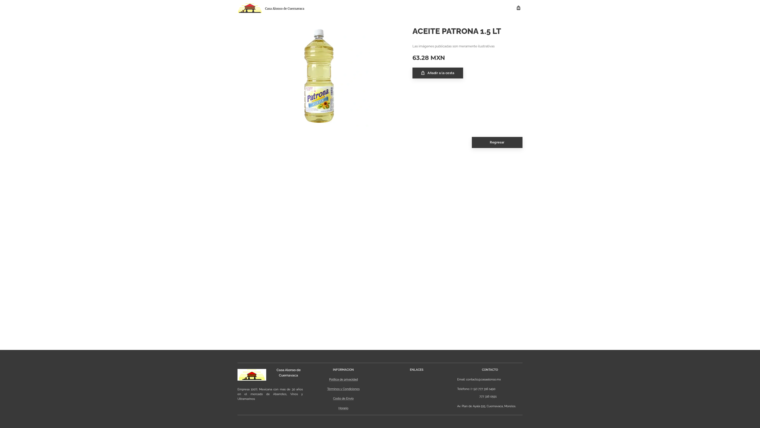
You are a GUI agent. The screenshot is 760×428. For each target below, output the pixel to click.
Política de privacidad (343, 379)
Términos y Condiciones (343, 389)
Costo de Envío (343, 398)
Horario (343, 408)
